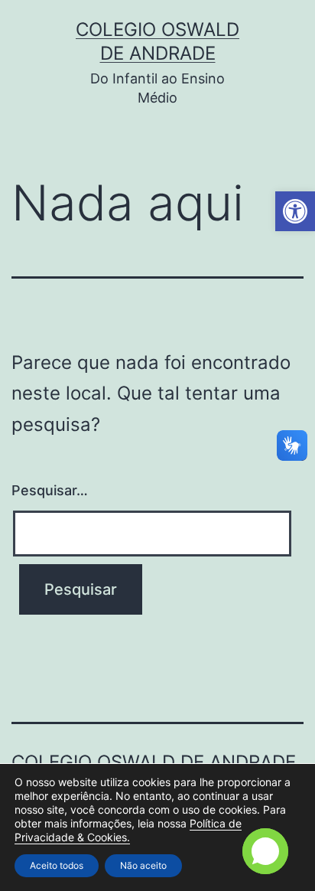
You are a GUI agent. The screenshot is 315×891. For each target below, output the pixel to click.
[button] (295, 211)
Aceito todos (56, 865)
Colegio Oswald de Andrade (153, 762)
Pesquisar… (49, 490)
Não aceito (143, 865)
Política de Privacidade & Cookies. (128, 830)
